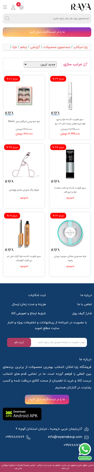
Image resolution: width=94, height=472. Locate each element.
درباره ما (86, 295)
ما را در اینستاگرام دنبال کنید (47, 32)
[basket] (21, 7)
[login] (13, 7)
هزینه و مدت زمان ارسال (29, 304)
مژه (14, 47)
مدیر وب (18, 468)
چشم (23, 47)
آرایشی (35, 47)
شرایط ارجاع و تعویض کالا (28, 313)
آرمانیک (20, 465)
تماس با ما (84, 304)
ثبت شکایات (37, 295)
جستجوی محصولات (56, 47)
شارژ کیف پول (82, 313)
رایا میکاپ (80, 47)
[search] (7, 18)
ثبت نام (19, 342)
